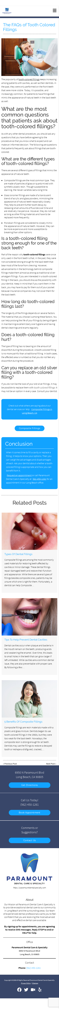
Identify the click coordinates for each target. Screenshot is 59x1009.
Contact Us (29, 840)
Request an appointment (19, 475)
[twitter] (26, 991)
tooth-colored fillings (29, 79)
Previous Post (10, 763)
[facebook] (19, 991)
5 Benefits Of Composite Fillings (23, 721)
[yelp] (40, 991)
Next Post (50, 763)
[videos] (33, 991)
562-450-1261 (39, 478)
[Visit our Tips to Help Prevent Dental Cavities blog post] (29, 617)
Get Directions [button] (29, 785)
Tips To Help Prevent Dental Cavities (25, 639)
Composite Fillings (29, 428)
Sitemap (35, 983)
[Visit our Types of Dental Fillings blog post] (29, 531)
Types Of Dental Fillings (18, 554)
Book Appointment (29, 812)
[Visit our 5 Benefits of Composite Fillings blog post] (29, 699)
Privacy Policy (26, 983)
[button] (54, 10)
